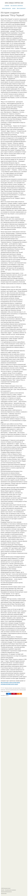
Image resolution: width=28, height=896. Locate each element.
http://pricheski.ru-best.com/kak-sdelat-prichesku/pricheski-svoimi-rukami (10, 683)
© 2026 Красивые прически (5, 888)
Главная (7, 5)
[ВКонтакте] (8, 694)
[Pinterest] (14, 694)
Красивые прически (14, 3)
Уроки (14, 8)
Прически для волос (8, 687)
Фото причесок (21, 8)
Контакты (2, 889)
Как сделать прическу (16, 5)
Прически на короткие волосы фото (12, 689)
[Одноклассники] (19, 694)
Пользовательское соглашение (10, 889)
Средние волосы (7, 691)
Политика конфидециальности (6, 891)
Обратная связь (4, 893)
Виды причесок (6, 8)
